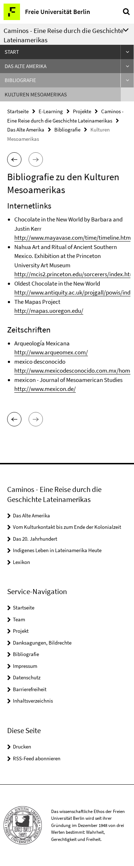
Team (19, 619)
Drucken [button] (22, 746)
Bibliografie (20, 80)
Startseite (18, 111)
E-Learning (51, 111)
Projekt (21, 630)
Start (12, 51)
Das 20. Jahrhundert (35, 538)
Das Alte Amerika (25, 66)
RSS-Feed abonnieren (36, 758)
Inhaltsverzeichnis (33, 700)
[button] (14, 159)
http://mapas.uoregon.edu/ (48, 311)
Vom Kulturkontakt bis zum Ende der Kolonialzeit (67, 526)
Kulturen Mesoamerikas (36, 94)
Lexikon (21, 562)
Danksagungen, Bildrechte (42, 642)
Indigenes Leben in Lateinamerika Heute (57, 550)
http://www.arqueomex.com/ (51, 352)
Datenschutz (26, 677)
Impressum (25, 665)
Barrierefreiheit (29, 689)
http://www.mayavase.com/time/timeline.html (73, 237)
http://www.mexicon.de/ (45, 389)
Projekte (82, 111)
